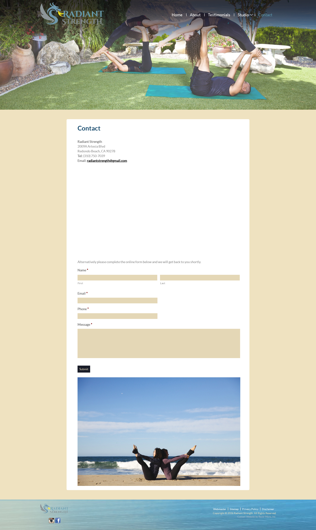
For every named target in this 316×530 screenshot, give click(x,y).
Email (83, 293)
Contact (265, 15)
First (80, 283)
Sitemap (234, 509)
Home (177, 15)
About (195, 15)
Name (83, 270)
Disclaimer (268, 509)
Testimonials (219, 15)
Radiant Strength (243, 513)
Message (85, 324)
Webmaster (219, 509)
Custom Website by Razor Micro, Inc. (256, 516)
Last (162, 283)
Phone (83, 309)
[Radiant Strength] (72, 11)
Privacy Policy (250, 509)
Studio (243, 15)
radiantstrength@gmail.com (107, 161)
